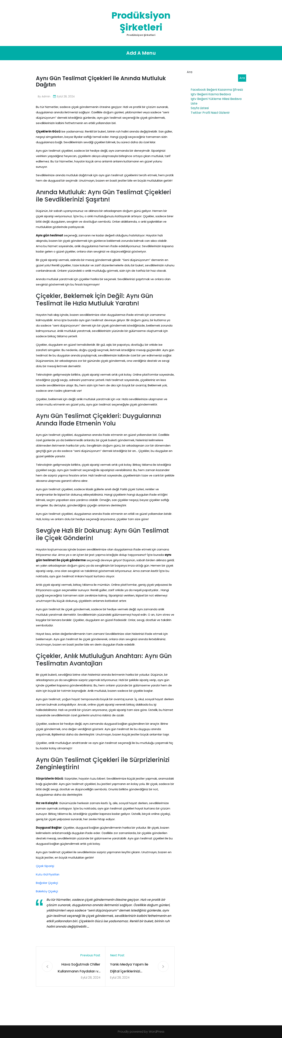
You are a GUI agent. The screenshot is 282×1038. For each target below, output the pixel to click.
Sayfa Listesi (200, 108)
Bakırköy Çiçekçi (47, 891)
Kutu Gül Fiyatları (47, 874)
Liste (194, 103)
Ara (189, 72)
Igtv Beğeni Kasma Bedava (211, 94)
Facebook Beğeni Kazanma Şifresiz (217, 89)
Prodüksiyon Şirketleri (141, 21)
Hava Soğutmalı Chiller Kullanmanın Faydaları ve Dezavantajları (79, 968)
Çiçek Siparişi (45, 866)
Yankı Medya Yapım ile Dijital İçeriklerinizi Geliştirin (129, 968)
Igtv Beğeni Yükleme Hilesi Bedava (216, 99)
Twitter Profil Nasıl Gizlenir (210, 112)
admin (46, 96)
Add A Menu (141, 53)
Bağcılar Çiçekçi (47, 883)
